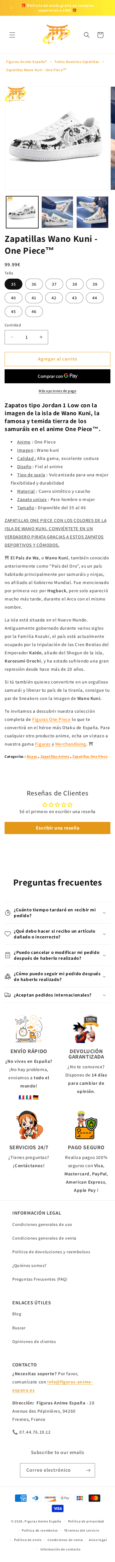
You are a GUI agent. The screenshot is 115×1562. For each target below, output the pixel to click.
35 (13, 284)
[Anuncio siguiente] (103, 8)
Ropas (32, 756)
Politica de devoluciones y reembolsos (51, 1251)
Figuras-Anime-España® (26, 61)
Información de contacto (60, 1549)
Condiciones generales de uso (42, 1224)
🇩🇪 (36, 1097)
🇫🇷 (22, 1097)
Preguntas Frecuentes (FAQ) (39, 1279)
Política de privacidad (86, 1521)
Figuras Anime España (43, 1521)
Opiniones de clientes (34, 1341)
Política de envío (28, 1540)
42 (54, 298)
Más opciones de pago (57, 390)
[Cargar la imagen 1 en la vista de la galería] (22, 212)
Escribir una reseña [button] (57, 828)
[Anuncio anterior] (11, 8)
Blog (16, 1314)
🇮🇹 (29, 1097)
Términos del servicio (81, 1530)
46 (34, 311)
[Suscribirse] (88, 1470)
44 (94, 298)
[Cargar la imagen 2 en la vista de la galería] (57, 212)
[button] (12, 35)
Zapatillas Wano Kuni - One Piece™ (36, 70)
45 (13, 311)
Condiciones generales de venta (44, 1238)
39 (95, 284)
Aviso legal (98, 1540)
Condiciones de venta (65, 1540)
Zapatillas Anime (55, 756)
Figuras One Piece (51, 719)
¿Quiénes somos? (29, 1265)
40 (13, 298)
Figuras (43, 744)
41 (34, 298)
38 (74, 284)
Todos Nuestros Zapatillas (76, 61)
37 (54, 284)
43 (74, 298)
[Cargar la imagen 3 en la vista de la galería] (92, 212)
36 (34, 284)
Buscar (19, 1328)
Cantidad (13, 325)
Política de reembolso (40, 1530)
